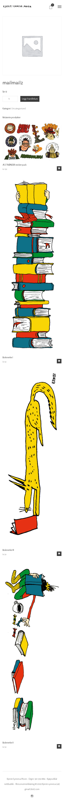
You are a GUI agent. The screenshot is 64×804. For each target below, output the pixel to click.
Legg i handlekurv (30, 99)
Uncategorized (18, 108)
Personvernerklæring (25, 784)
